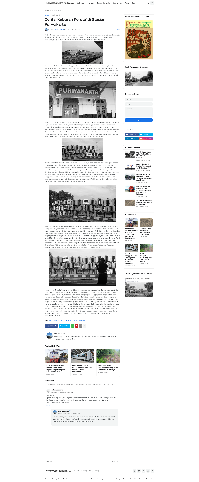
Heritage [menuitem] (91, 3)
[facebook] (134, 471)
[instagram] (148, 471)
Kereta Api (61, 320)
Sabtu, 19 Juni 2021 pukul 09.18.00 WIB (62, 392)
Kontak (111, 479)
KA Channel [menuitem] (80, 3)
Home (93, 479)
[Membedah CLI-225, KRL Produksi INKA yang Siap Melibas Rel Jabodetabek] (130, 176)
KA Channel (56, 15)
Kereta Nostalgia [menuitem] (103, 3)
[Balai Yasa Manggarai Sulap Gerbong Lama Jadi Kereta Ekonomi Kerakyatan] (82, 356)
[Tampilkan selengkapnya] (84, 326)
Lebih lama (115, 461)
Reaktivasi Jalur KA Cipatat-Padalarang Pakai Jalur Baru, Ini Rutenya (108, 368)
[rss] (152, 471)
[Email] (80, 326)
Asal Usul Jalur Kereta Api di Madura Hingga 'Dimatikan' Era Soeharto (143, 155)
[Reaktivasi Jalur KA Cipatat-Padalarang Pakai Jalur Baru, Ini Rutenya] (108, 356)
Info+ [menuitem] (134, 3)
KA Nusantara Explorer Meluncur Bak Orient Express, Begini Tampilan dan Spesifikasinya (55, 369)
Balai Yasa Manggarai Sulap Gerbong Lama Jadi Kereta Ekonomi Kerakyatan (82, 369)
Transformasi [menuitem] (117, 3)
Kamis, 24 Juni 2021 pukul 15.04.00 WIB (69, 413)
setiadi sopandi (57, 390)
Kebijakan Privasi (122, 479)
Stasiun (68, 320)
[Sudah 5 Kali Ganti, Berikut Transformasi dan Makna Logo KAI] (130, 166)
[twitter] (139, 471)
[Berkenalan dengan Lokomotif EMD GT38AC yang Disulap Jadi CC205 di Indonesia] (130, 189)
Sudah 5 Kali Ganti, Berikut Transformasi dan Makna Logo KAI (143, 166)
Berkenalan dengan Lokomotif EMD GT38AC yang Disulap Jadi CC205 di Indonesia (143, 190)
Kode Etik (133, 479)
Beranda (47, 15)
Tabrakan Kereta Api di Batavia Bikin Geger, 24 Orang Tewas (144, 202)
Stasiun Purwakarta (78, 320)
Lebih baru (49, 461)
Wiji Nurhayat (59, 333)
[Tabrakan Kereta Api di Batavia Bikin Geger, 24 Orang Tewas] (130, 203)
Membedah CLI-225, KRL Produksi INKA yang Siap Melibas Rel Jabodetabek (143, 177)
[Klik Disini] (139, 59)
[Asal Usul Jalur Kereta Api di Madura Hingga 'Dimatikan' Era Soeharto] (130, 154)
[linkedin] (143, 471)
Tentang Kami (102, 479)
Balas (48, 405)
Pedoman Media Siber (146, 479)
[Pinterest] (76, 326)
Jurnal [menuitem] (127, 3)
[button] (148, 3)
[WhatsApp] (72, 326)
